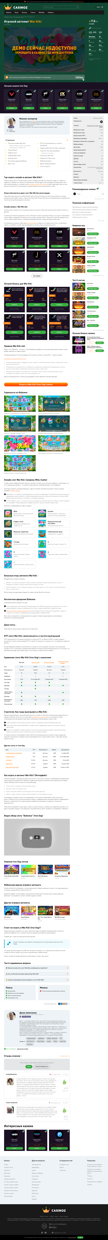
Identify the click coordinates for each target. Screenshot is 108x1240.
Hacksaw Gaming (8, 919)
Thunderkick (90, 249)
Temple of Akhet (91, 265)
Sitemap (89, 1184)
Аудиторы (34, 1190)
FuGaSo (40, 920)
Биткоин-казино (9, 1193)
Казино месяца (36, 1182)
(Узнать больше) (72, 1237)
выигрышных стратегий (39, 717)
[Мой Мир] (62, 1004)
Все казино (36, 276)
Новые (6, 1164)
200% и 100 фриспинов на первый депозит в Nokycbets (94, 347)
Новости (51, 12)
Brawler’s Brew (91, 256)
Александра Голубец (22, 1048)
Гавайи (33, 121)
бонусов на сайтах (31, 223)
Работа (62, 1167)
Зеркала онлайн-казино (11, 1187)
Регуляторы (35, 1187)
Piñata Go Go (9, 763)
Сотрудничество (64, 1164)
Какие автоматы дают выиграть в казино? (84, 209)
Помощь (89, 1176)
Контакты (90, 1179)
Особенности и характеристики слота (15, 359)
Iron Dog (6, 878)
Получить (14, 304)
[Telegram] (66, 1004)
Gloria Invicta (90, 228)
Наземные (35, 1179)
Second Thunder (49, 662)
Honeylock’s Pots (91, 237)
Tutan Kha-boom (91, 311)
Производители (36, 1164)
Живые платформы (37, 1173)
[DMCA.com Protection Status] (53, 1228)
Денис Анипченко (12, 130)
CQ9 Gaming (24, 919)
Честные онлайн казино (11, 1182)
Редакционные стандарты (94, 1181)
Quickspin (89, 230)
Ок (80, 1237)
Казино (8, 12)
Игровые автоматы (9, 1179)
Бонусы (24, 12)
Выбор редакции (55, 323)
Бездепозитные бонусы (11, 1190)
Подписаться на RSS (59, 1233)
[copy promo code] (14, 105)
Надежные (7, 1176)
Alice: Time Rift (91, 320)
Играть (12, 108)
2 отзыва (91, 23)
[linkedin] (20, 1017)
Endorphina (89, 285)
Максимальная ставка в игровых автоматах (85, 207)
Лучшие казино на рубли (11, 1185)
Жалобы (41, 12)
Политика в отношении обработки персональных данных (94, 1171)
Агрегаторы (35, 1176)
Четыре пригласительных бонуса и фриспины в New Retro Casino (95, 338)
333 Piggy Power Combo (63, 662)
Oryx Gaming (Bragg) (60, 919)
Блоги (33, 1196)
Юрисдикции (35, 1185)
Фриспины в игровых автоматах (81, 212)
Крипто (34, 1170)
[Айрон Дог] (101, 121)
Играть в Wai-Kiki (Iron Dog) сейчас (36, 384)
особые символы (15, 490)
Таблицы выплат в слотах (79, 217)
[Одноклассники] (64, 1004)
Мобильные (35, 1193)
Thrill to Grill (35, 662)
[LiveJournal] (59, 1004)
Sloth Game (90, 283)
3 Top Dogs (9, 760)
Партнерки (63, 1170)
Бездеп (7, 295)
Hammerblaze (90, 247)
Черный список (8, 1167)
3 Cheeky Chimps (10, 756)
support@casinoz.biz (79, 1)
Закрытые (7, 1170)
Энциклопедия (8, 1196)
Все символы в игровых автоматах (82, 214)
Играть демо (93, 234)
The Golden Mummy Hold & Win (14, 753)
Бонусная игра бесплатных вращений (17, 611)
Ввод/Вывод (35, 1167)
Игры (16, 12)
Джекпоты (7, 1173)
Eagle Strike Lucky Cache (12, 767)
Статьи (33, 12)
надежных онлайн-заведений (37, 184)
